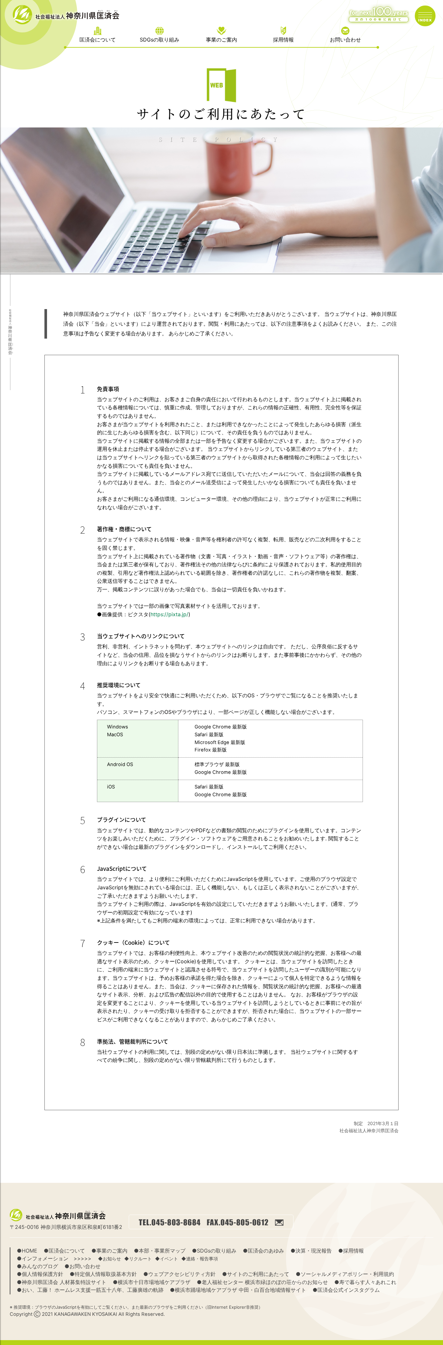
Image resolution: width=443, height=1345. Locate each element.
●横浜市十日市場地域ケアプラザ (151, 1282)
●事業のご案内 (109, 1250)
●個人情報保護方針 (40, 1274)
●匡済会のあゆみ (263, 1250)
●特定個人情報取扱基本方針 (103, 1274)
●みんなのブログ (37, 1266)
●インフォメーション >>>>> (54, 1258)
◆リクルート (138, 1258)
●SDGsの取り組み (214, 1250)
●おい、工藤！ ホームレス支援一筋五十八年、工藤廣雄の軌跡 (90, 1290)
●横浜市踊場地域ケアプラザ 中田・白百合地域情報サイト (238, 1290)
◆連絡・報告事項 (199, 1258)
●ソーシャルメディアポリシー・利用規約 (345, 1274)
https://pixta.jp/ (169, 614)
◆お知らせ (109, 1258)
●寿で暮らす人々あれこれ (365, 1282)
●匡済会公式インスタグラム (346, 1290)
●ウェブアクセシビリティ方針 (179, 1274)
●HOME (27, 1250)
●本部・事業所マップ (160, 1250)
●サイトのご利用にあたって (255, 1274)
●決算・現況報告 (311, 1250)
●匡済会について (64, 1250)
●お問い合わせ (83, 1266)
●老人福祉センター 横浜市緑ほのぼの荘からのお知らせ (262, 1282)
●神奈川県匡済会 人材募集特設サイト (61, 1282)
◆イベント (166, 1258)
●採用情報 (351, 1250)
